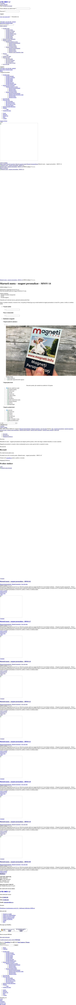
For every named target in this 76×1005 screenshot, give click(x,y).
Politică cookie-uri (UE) (8, 918)
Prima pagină (3, 164)
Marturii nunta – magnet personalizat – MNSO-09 (15, 862)
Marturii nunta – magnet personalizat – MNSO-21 (15, 741)
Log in (2, 14)
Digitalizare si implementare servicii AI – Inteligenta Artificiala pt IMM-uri (17, 908)
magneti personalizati (59, 428)
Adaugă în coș (4, 424)
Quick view (2, 593)
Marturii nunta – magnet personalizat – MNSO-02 (15, 581)
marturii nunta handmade (13, 430)
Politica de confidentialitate (9, 915)
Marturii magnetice (7, 40)
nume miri (56, 430)
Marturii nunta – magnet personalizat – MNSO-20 (15, 781)
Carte (7, 55)
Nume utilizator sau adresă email (8, 8)
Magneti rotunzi (12, 45)
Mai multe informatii (5, 937)
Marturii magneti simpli (11, 47)
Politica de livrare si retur (9, 916)
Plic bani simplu (9, 61)
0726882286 (5, 897)
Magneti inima (12, 44)
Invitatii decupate (10, 32)
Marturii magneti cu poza (12, 41)
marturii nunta (3, 430)
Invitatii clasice (9, 29)
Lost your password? (5, 16)
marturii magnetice (68, 428)
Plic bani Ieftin (9, 59)
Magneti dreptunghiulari (14, 43)
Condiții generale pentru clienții (10, 939)
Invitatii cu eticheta (10, 31)
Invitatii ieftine (9, 36)
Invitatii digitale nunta (11, 33)
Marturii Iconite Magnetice (9, 39)
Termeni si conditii (7, 914)
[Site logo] (9, 23)
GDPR (4, 920)
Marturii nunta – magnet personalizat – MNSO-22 (15, 701)
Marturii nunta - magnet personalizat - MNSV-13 (11, 166)
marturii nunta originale (48, 430)
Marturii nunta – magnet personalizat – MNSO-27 (15, 621)
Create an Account (7, 6)
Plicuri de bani (6, 57)
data (52, 428)
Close (1, 999)
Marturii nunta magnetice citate (16, 52)
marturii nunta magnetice (36, 430)
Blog (4, 922)
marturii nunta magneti (24, 430)
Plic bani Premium (10, 60)
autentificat (9, 458)
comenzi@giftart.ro (8, 902)
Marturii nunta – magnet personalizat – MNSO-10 (15, 821)
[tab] (39, 434)
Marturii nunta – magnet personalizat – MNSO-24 (15, 661)
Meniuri (5, 53)
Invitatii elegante (10, 35)
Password (2, 11)
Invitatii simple (9, 37)
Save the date (6, 64)
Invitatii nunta (6, 28)
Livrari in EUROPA (7, 919)
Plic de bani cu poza (10, 63)
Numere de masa (7, 56)
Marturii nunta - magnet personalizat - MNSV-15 (11, 280)
